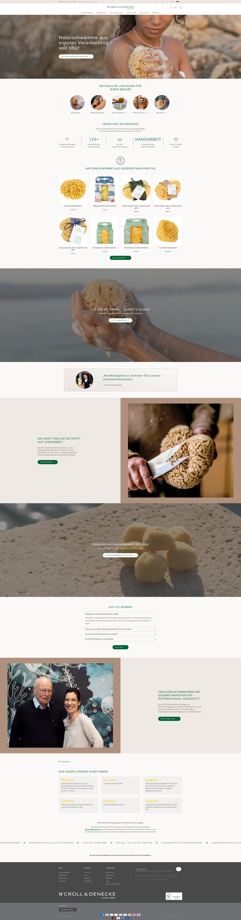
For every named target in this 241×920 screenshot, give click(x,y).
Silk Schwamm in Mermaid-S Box (104, 248)
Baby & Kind (63, 878)
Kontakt (87, 878)
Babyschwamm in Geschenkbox (104, 206)
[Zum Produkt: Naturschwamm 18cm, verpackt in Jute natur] (168, 189)
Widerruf (109, 878)
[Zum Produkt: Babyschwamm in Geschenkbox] (104, 189)
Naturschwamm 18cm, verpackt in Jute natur (168, 207)
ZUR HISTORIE (46, 462)
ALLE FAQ (119, 647)
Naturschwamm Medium (73, 206)
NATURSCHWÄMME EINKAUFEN (74, 56)
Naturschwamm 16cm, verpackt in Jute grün (136, 207)
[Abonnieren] (178, 869)
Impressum (109, 872)
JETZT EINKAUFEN (119, 320)
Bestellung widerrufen (113, 884)
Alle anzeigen (119, 258)
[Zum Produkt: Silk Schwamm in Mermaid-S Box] (104, 231)
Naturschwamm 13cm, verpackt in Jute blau (73, 249)
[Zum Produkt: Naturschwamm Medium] (73, 189)
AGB (107, 881)
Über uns (87, 872)
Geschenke (62, 881)
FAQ (86, 875)
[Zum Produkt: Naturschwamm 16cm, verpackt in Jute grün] (136, 189)
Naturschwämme (64, 872)
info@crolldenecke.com (93, 829)
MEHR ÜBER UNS (168, 719)
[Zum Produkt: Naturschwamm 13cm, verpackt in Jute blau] (73, 231)
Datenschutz (110, 875)
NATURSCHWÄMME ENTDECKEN (119, 555)
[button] (88, 13)
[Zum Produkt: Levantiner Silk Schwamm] (168, 231)
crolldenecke (65, 761)
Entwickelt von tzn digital (174, 916)
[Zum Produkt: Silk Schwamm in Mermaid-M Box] (136, 231)
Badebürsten (63, 875)
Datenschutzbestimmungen (161, 879)
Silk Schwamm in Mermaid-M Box (136, 248)
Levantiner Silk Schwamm (168, 248)
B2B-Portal (88, 881)
